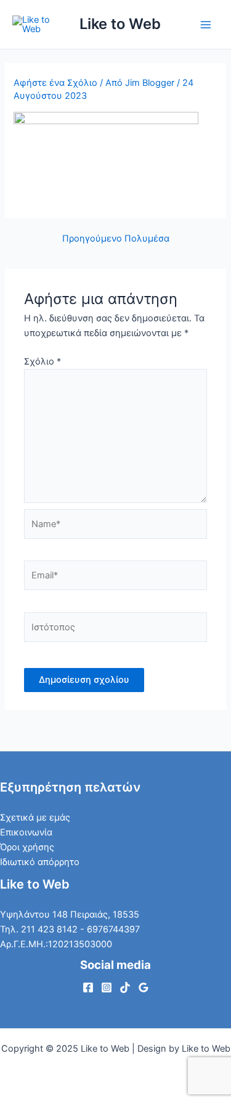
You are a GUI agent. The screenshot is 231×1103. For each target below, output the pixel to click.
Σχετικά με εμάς (35, 817)
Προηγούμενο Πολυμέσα (115, 238)
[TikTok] (125, 987)
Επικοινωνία (26, 832)
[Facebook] (88, 987)
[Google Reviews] (143, 987)
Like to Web (120, 24)
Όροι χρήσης (27, 847)
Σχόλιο (42, 361)
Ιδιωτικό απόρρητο (39, 862)
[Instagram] (106, 987)
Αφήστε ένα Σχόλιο (55, 82)
